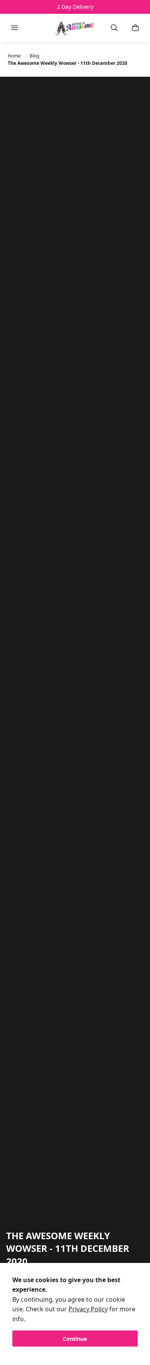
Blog (35, 56)
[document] (75, 1311)
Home (15, 56)
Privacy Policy (88, 1309)
